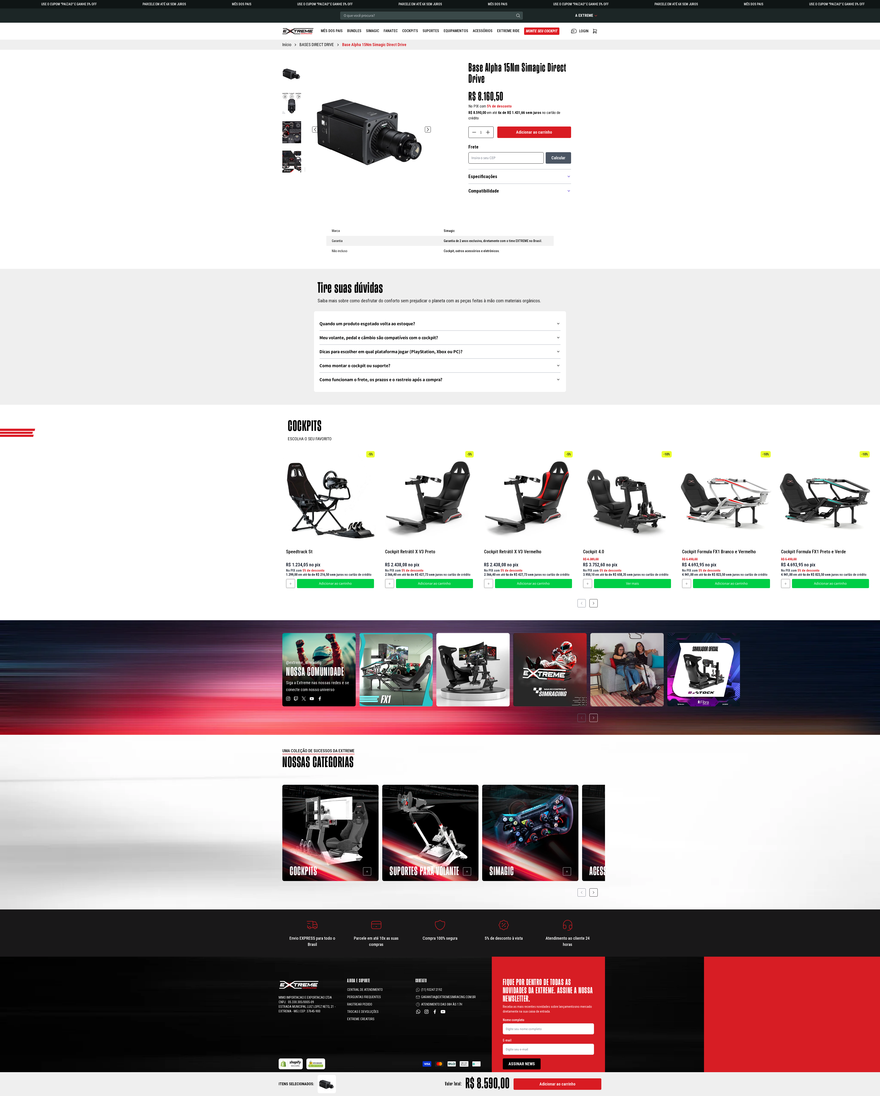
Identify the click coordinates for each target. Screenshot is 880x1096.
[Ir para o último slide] (315, 129)
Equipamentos (456, 31)
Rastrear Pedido (359, 1004)
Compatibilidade (483, 191)
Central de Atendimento (365, 989)
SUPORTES (431, 31)
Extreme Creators (360, 1019)
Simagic (372, 31)
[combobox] (431, 15)
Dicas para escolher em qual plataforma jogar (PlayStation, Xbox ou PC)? (390, 352)
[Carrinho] (298, 31)
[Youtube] (443, 1011)
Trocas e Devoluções (363, 1011)
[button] (291, 74)
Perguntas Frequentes (364, 997)
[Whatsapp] (418, 1011)
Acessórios (482, 31)
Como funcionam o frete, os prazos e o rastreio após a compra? (380, 380)
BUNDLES (354, 31)
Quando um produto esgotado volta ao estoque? (367, 324)
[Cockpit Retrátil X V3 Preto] (429, 497)
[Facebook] (434, 1011)
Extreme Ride (508, 31)
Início (286, 44)
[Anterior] (582, 603)
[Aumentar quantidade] (488, 132)
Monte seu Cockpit (542, 31)
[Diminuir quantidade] (474, 132)
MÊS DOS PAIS (332, 31)
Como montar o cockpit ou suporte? (354, 366)
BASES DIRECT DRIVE (317, 44)
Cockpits (410, 31)
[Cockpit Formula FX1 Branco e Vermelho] (726, 497)
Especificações (482, 176)
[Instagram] (426, 1011)
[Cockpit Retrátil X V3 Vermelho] (528, 497)
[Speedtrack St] (330, 497)
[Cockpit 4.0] (627, 497)
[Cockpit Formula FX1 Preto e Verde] (825, 497)
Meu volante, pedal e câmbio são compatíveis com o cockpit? (378, 338)
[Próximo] (428, 129)
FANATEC (391, 31)
